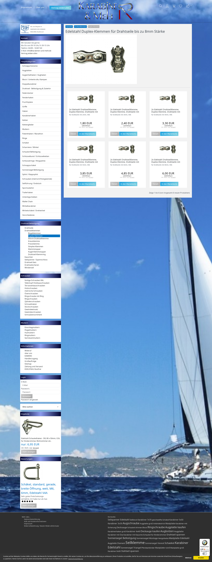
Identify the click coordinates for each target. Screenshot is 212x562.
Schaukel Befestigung (31, 152)
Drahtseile (29, 228)
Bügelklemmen (34, 233)
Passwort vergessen (29, 399)
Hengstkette (163, 538)
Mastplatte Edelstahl (179, 538)
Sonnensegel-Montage (147, 538)
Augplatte (179, 531)
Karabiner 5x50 (176, 519)
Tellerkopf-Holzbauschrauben (37, 283)
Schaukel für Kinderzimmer (154, 534)
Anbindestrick (159, 523)
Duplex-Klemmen (35, 236)
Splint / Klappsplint (30, 174)
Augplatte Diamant (116, 543)
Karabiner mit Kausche (133, 534)
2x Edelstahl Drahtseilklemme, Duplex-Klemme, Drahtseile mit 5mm (83, 162)
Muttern (25, 129)
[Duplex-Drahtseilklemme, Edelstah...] (168, 99)
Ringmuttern (30, 335)
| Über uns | (41, 7)
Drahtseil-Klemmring (37, 254)
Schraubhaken (31, 304)
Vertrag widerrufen (60, 7)
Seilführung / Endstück (31, 183)
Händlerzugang (31, 358)
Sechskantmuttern (32, 338)
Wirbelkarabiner (29, 206)
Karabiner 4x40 (133, 531)
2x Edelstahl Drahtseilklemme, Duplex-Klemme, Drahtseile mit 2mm (83, 111)
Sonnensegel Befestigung (33, 170)
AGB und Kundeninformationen (35, 521)
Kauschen (29, 257)
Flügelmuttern (31, 330)
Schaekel (169, 543)
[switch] (205, 553)
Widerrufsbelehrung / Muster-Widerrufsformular (41, 526)
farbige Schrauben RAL (34, 280)
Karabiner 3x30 (115, 523)
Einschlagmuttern (32, 327)
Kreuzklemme (34, 241)
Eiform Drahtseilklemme (38, 238)
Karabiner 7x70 (144, 519)
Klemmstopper (34, 249)
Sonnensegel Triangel (131, 547)
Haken (25, 111)
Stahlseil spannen (130, 551)
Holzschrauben (31, 288)
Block (144, 527)
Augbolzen (167, 531)
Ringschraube (156, 527)
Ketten (25, 120)
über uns (28, 353)
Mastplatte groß (177, 547)
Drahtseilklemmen (32, 230)
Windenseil (29, 267)
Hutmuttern (30, 332)
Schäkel (25, 143)
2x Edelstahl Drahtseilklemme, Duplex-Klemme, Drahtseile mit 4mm (165, 111)
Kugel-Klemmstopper (37, 252)
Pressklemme (34, 244)
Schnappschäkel (29, 165)
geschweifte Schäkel (160, 519)
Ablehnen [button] (188, 558)
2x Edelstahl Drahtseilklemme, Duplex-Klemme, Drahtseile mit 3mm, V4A (124, 111)
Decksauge (122, 527)
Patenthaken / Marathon (32, 133)
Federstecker (27, 93)
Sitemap (28, 364)
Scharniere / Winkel (30, 147)
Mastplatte (170, 523)
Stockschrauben (31, 307)
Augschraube (131, 523)
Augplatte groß (146, 523)
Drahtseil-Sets (30, 262)
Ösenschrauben (31, 293)
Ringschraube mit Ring (34, 296)
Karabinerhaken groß (117, 531)
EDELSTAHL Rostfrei (33, 369)
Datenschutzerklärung (32, 519)
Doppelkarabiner (29, 84)
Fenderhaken (27, 97)
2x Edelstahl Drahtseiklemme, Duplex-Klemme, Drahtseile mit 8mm (165, 162)
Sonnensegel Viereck (154, 543)
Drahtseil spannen (176, 534)
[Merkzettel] (180, 5)
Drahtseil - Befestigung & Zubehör (36, 88)
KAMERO (28, 356)
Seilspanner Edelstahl (118, 519)
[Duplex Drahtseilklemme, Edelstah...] (86, 99)
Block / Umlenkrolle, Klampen (34, 79)
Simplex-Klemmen (35, 246)
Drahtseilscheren (32, 265)
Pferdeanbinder (148, 547)
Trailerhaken (27, 192)
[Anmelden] (167, 5)
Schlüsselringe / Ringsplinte (33, 161)
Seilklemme (135, 542)
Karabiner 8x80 (114, 551)
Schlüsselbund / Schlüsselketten (35, 156)
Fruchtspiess (27, 102)
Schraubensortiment (33, 314)
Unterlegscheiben (29, 197)
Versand (36, 448)
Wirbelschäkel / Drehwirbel (33, 210)
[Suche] (160, 5)
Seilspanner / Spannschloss (36, 259)
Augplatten (27, 70)
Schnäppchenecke (30, 66)
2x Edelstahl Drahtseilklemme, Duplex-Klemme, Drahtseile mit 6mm (124, 162)
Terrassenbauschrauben (35, 285)
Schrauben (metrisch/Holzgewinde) (37, 179)
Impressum (26, 7)
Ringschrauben (31, 299)
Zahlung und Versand (34, 366)
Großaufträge (30, 361)
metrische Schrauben (34, 291)
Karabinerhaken (29, 115)
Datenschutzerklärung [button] (75, 559)
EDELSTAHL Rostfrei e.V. (37, 32)
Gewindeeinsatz (31, 309)
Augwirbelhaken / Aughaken (34, 75)
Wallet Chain (27, 201)
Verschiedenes (28, 215)
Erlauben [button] (201, 558)
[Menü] (208, 540)
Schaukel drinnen (134, 527)
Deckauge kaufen (150, 531)
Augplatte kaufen (175, 527)
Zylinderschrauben (32, 301)
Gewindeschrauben (33, 312)
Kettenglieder (28, 124)
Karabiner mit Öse (115, 534)
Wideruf (28, 350)
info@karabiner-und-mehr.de (39, 50)
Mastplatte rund (162, 547)
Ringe (24, 138)
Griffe (24, 106)
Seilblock (133, 519)
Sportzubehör (28, 188)
